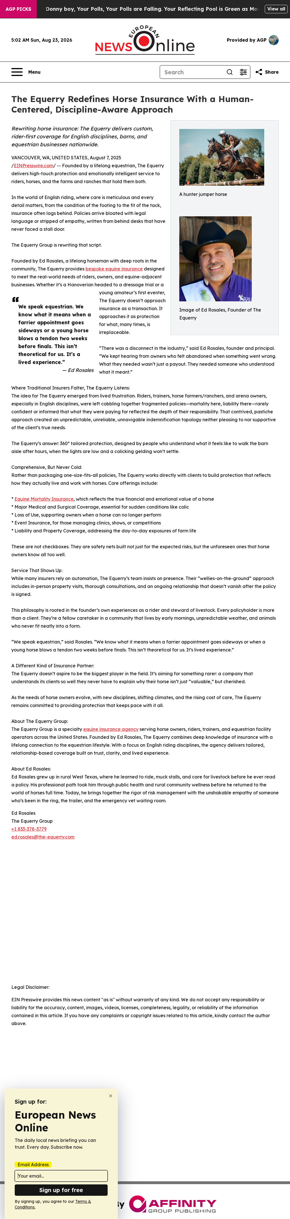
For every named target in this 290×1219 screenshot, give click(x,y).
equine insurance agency (110, 729)
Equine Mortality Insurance (44, 499)
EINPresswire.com (33, 165)
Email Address (33, 1164)
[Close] (110, 1096)
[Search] (229, 72)
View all (276, 9)
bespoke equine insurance (114, 269)
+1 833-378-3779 (28, 829)
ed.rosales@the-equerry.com (42, 837)
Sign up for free (61, 1189)
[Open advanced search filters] (243, 72)
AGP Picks (18, 9)
